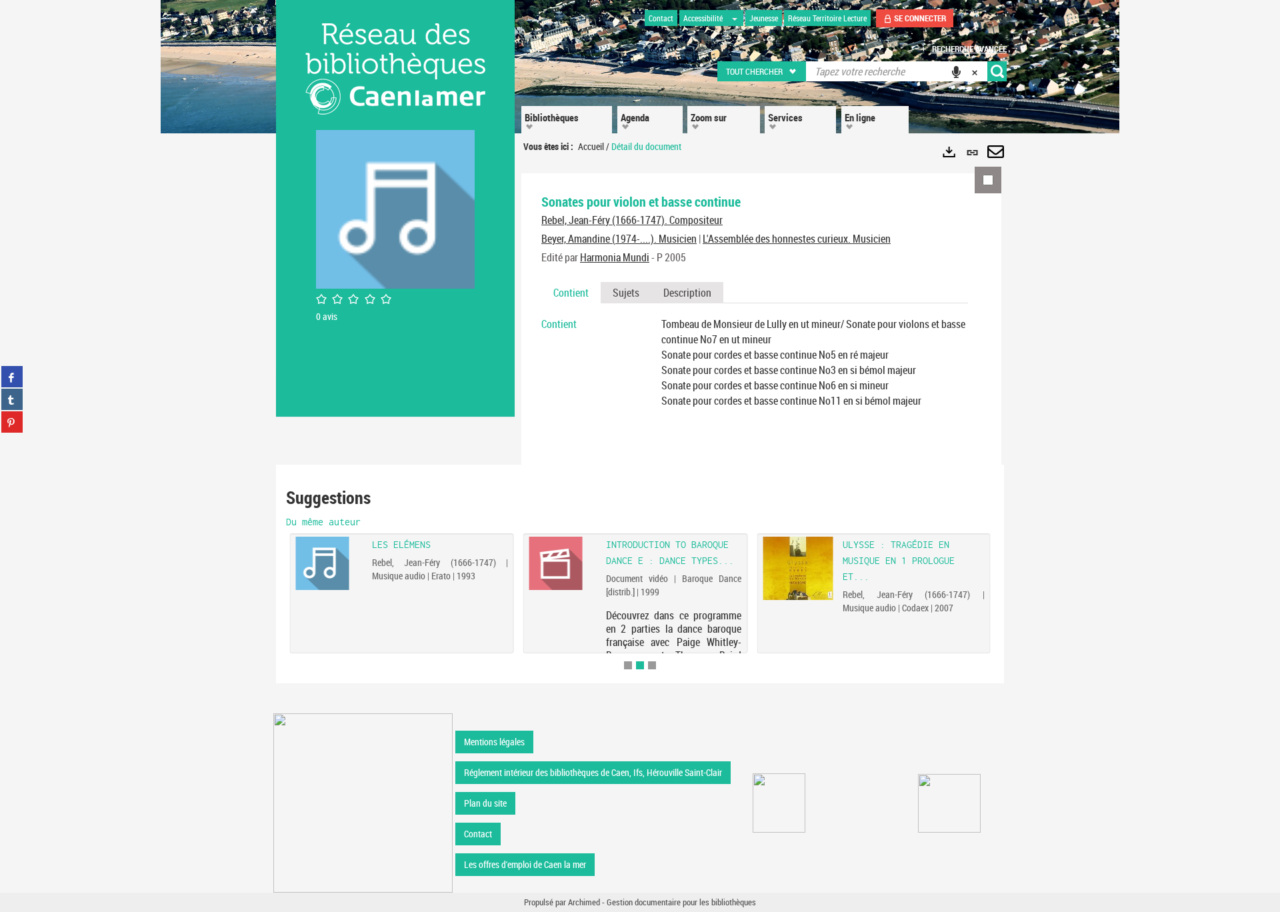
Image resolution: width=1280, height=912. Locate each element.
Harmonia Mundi (614, 257)
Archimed (584, 902)
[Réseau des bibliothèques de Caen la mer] (363, 801)
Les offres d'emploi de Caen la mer (525, 864)
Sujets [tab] (626, 292)
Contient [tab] (571, 292)
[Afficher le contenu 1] (628, 665)
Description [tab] (687, 292)
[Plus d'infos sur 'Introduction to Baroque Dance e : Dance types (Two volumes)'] (563, 563)
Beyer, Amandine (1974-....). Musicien (619, 238)
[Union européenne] (779, 803)
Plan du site (485, 803)
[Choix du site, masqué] (734, 18)
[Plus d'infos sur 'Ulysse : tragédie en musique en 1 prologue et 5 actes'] (797, 568)
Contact (478, 833)
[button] (762, 71)
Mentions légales (494, 741)
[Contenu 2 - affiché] (640, 665)
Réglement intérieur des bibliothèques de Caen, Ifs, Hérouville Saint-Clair (593, 772)
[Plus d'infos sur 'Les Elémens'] (329, 563)
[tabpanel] (754, 362)
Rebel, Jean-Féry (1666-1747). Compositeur (632, 220)
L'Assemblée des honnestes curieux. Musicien (797, 238)
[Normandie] (950, 803)
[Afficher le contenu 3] (652, 665)
